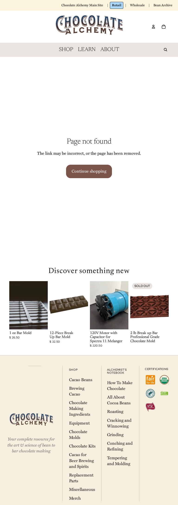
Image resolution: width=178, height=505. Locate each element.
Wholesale (137, 5)
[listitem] (150, 379)
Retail (116, 5)
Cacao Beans (80, 379)
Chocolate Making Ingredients (79, 408)
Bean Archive (162, 5)
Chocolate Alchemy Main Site (82, 5)
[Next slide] (44, 305)
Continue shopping (89, 171)
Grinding (115, 434)
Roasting (115, 411)
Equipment (79, 423)
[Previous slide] (12, 305)
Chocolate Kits (82, 446)
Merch (75, 498)
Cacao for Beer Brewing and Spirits (81, 460)
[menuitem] (66, 50)
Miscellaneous (82, 489)
